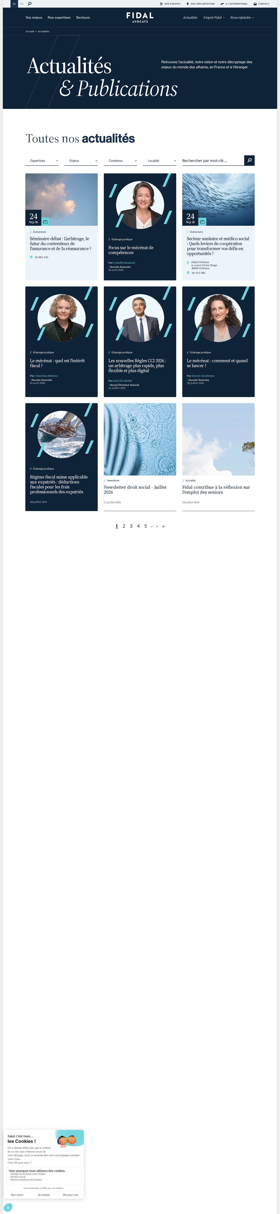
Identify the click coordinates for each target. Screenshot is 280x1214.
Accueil (30, 31)
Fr (14, 4)
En (21, 3)
